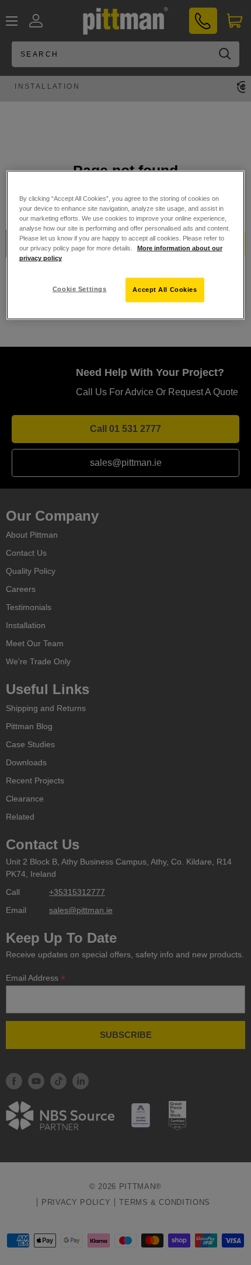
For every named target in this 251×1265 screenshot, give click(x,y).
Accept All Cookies (165, 289)
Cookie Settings (80, 288)
